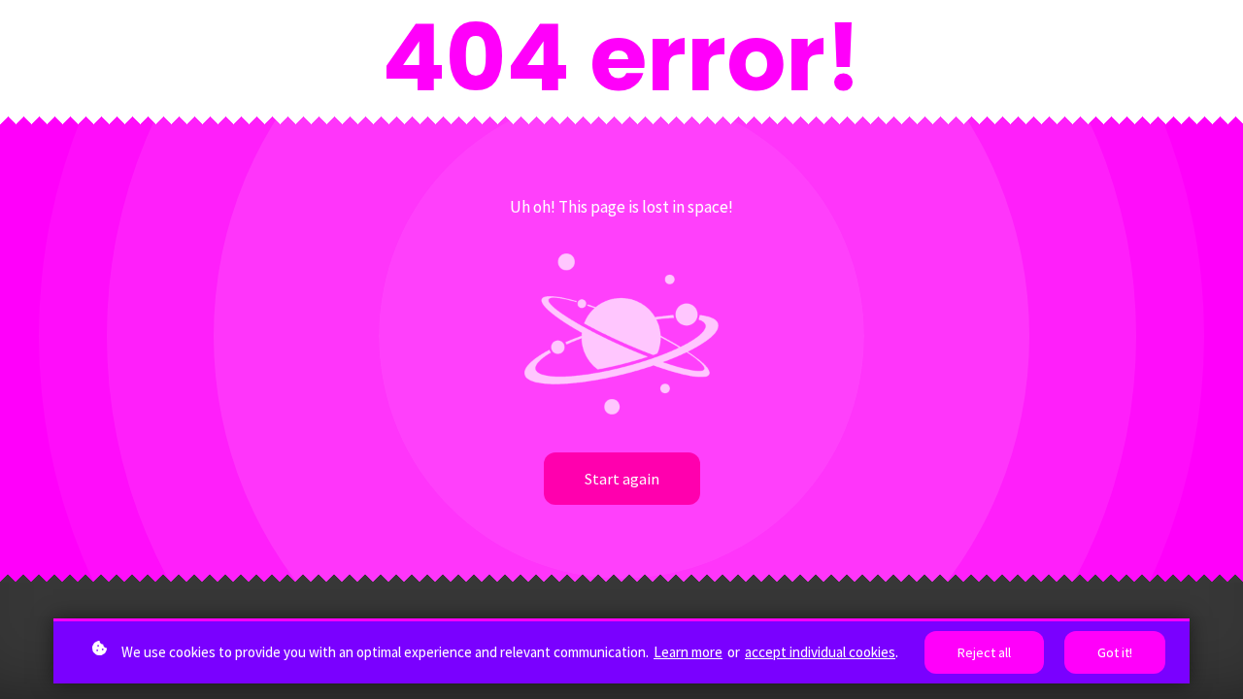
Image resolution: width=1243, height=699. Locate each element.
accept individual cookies (820, 652)
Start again (622, 478)
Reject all (984, 652)
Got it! (1114, 652)
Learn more (688, 652)
